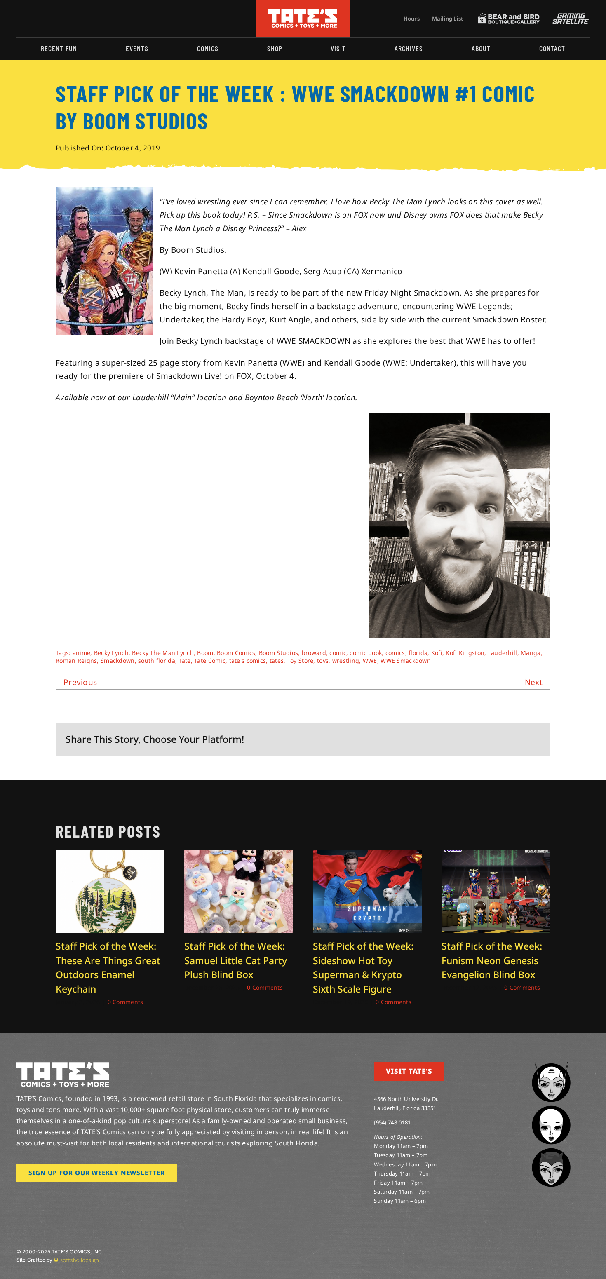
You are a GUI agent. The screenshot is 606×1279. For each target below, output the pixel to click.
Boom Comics (236, 653)
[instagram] (18, 18)
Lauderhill (502, 653)
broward (314, 653)
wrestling (345, 660)
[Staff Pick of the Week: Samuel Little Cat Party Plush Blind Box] (238, 855)
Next (534, 682)
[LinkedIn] (493, 739)
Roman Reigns (76, 660)
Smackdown (118, 660)
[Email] (533, 739)
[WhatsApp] (507, 739)
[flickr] (58, 18)
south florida (156, 660)
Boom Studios (278, 653)
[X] (467, 739)
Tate (184, 660)
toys (323, 660)
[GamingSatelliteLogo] (569, 17)
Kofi (436, 653)
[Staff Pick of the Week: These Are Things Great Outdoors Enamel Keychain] (110, 855)
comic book (366, 653)
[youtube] (45, 18)
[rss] (72, 18)
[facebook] (32, 18)
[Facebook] (453, 739)
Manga (530, 653)
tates (277, 660)
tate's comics (247, 660)
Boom (205, 653)
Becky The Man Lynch (162, 653)
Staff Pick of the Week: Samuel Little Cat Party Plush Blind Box (235, 960)
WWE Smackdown (406, 660)
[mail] (85, 18)
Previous (80, 682)
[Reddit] (480, 739)
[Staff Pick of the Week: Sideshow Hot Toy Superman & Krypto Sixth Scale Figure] (367, 855)
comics (395, 653)
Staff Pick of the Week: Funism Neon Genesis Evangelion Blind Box (492, 960)
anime (81, 653)
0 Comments (125, 1002)
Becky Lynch (111, 653)
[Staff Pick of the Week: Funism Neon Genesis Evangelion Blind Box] (496, 855)
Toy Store (300, 660)
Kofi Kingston (465, 653)
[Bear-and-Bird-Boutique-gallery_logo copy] (509, 17)
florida (418, 653)
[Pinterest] (520, 739)
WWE (370, 660)
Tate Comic (209, 660)
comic (337, 653)
